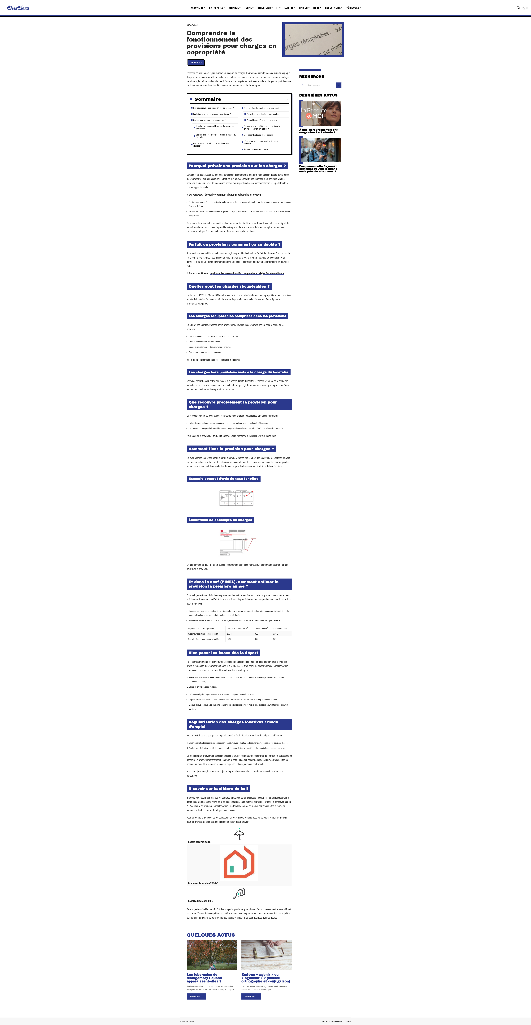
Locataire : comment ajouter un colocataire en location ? (234, 194)
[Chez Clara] (18, 8)
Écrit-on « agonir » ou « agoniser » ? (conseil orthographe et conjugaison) (265, 978)
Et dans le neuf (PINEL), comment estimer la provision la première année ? (262, 127)
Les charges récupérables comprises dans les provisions (215, 127)
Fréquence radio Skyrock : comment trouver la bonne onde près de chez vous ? (318, 169)
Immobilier (196, 62)
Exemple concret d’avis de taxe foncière (263, 114)
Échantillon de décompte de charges (262, 120)
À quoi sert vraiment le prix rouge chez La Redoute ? (318, 131)
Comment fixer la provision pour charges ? (261, 108)
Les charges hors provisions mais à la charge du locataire (216, 135)
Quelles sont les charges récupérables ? (210, 120)
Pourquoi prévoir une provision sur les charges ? (213, 107)
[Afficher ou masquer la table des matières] (255, 99)
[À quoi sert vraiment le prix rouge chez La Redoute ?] (321, 113)
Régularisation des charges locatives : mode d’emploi (262, 142)
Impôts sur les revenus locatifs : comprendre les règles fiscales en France (247, 273)
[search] (518, 7)
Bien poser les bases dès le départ (258, 134)
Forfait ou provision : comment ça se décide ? (212, 114)
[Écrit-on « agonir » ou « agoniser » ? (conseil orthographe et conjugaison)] (266, 955)
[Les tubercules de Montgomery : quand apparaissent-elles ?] (212, 955)
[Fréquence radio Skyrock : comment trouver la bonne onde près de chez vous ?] (321, 150)
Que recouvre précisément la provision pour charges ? (211, 144)
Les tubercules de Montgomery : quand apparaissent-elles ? (204, 978)
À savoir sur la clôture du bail (256, 149)
